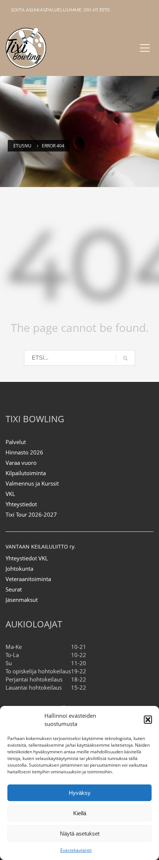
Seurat (14, 589)
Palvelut (16, 442)
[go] (125, 358)
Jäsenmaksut (22, 599)
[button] (148, 719)
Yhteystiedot (21, 504)
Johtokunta (19, 568)
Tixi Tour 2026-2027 (31, 514)
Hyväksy (80, 793)
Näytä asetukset (79, 833)
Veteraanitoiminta (28, 579)
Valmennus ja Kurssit (32, 483)
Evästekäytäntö (76, 850)
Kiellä (79, 813)
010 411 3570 (97, 10)
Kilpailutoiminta (26, 473)
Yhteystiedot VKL (27, 558)
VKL (10, 493)
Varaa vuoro (21, 462)
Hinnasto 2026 (24, 452)
